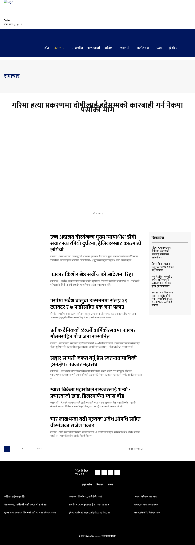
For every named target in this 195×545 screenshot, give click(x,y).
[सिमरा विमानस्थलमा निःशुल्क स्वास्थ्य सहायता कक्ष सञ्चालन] (182, 266)
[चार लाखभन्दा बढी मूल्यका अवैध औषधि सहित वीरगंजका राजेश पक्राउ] (25, 426)
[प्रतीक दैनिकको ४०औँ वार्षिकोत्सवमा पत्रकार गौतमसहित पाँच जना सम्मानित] (25, 337)
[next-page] (49, 449)
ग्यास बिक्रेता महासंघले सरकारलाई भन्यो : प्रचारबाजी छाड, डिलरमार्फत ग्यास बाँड (90, 393)
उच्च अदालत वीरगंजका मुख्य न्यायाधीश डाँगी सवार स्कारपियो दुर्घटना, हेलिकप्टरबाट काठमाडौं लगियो (95, 243)
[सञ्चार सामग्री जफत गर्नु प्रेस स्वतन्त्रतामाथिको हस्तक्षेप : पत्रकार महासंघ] (25, 367)
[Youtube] (189, 14)
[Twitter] (184, 14)
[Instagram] (179, 14)
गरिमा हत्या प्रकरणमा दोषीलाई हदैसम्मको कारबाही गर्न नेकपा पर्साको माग (97, 107)
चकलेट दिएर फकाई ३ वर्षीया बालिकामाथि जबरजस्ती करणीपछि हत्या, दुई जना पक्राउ (162, 281)
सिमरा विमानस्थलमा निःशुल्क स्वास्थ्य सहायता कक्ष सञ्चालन (163, 267)
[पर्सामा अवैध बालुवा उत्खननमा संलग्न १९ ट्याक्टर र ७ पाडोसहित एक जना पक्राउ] (25, 308)
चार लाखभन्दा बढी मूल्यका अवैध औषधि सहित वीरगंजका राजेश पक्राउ (95, 422)
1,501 (39, 448)
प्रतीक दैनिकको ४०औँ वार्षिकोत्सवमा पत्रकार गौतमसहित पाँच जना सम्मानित (93, 333)
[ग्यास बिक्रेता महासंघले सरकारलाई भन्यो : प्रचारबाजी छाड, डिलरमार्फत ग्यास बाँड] (25, 396)
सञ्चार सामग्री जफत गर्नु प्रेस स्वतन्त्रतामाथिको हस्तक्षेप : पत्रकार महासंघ (93, 361)
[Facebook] (175, 14)
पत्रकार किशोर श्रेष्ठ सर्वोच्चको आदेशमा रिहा (91, 274)
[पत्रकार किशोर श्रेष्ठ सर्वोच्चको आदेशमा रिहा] (25, 278)
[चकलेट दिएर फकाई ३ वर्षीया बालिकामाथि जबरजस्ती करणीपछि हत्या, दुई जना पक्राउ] (182, 279)
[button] (164, 13)
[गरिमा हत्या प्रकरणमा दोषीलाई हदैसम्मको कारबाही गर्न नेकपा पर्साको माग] (97, 162)
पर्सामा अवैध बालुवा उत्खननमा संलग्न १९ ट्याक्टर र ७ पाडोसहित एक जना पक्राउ (88, 304)
